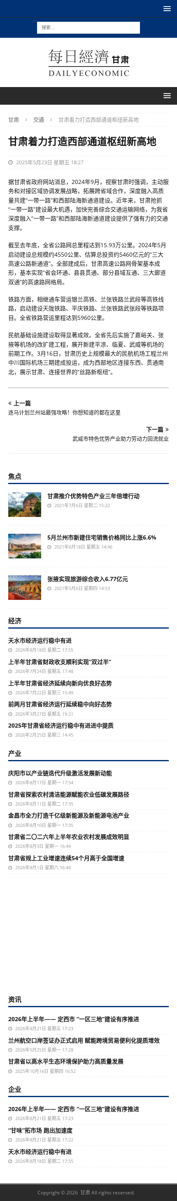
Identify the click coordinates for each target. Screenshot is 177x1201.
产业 (14, 753)
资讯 (14, 999)
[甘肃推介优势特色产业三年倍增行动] (24, 504)
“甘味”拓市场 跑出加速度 (40, 1130)
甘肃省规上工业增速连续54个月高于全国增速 (66, 858)
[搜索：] (88, 27)
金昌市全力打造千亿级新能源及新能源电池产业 (68, 815)
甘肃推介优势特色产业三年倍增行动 (93, 496)
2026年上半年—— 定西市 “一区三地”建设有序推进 (73, 1019)
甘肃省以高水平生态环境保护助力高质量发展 (65, 1061)
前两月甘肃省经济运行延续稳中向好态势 (60, 704)
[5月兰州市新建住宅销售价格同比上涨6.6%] (24, 546)
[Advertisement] (88, 933)
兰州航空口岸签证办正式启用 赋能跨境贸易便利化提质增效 (84, 1040)
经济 (14, 620)
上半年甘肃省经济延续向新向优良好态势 (60, 683)
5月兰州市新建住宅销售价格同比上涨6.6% (101, 537)
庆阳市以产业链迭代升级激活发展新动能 (60, 773)
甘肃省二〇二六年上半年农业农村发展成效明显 (68, 836)
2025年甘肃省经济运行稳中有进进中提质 (61, 725)
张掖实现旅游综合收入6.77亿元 (87, 579)
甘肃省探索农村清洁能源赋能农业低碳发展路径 (68, 794)
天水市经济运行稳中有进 (40, 640)
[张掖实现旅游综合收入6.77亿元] (24, 587)
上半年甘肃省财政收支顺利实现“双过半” (59, 662)
